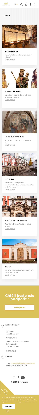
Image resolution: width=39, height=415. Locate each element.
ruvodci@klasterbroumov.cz (23, 363)
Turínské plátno (11, 51)
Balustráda (9, 179)
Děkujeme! (19, 307)
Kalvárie (8, 267)
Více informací (10, 60)
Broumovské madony (13, 91)
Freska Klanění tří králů (14, 137)
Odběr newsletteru (5, 392)
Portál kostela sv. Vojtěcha (16, 220)
